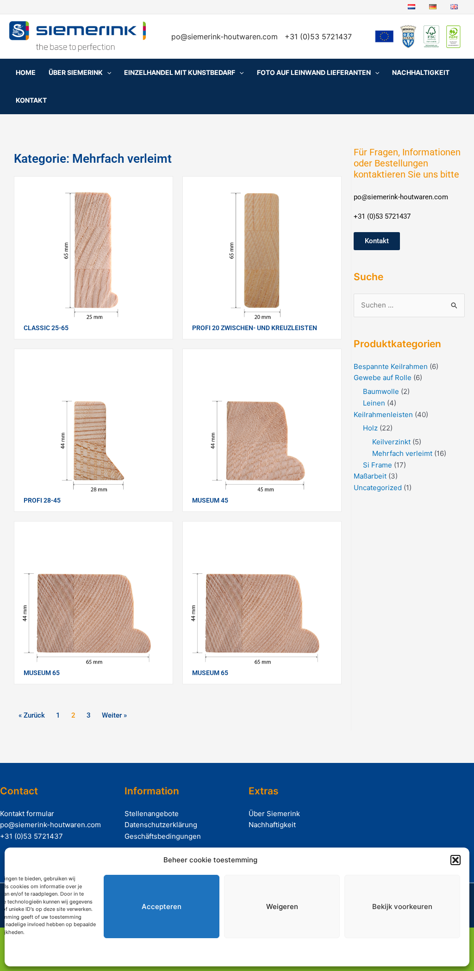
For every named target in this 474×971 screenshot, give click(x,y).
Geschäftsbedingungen (163, 836)
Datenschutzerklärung (161, 824)
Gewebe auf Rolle (383, 377)
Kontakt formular (27, 813)
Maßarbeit (370, 476)
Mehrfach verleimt (402, 453)
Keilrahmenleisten (383, 414)
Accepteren (161, 906)
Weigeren (282, 906)
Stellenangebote (152, 813)
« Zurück (32, 715)
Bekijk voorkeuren (402, 906)
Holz (370, 428)
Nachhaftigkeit (272, 824)
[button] (455, 860)
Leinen (374, 403)
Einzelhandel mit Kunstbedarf (179, 72)
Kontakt (31, 100)
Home (26, 72)
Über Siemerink (76, 72)
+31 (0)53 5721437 (31, 836)
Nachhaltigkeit (420, 72)
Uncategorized (378, 487)
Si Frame (377, 465)
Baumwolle (381, 391)
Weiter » (114, 715)
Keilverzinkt (391, 441)
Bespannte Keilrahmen (391, 366)
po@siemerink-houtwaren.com (225, 36)
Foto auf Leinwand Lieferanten (314, 72)
